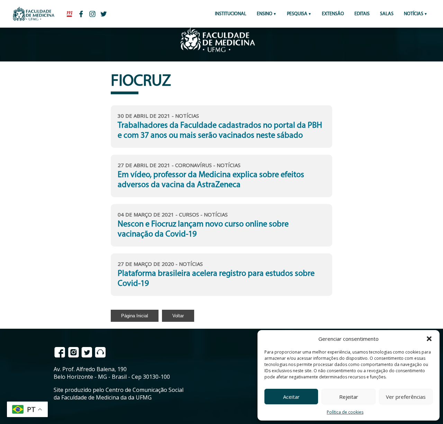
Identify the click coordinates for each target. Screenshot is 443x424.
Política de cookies (345, 412)
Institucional (230, 14)
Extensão (333, 14)
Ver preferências (406, 396)
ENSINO (264, 14)
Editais (362, 14)
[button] (429, 338)
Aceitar (291, 396)
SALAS (387, 14)
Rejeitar (348, 396)
